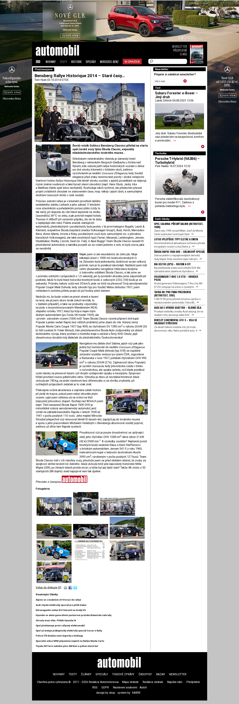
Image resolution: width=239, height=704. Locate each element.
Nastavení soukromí (125, 687)
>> (174, 140)
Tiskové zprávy (123, 674)
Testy (63, 61)
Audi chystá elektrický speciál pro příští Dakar (61, 605)
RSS (94, 687)
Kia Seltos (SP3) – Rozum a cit (172, 264)
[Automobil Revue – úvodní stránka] (62, 70)
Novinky (51, 61)
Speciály (91, 61)
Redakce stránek (153, 682)
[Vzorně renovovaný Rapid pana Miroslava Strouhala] (55, 538)
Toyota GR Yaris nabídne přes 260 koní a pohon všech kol (67, 646)
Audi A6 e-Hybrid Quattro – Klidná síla (177, 307)
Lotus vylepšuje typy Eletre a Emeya (176, 239)
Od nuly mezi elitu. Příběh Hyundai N (56, 620)
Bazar (160, 674)
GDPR (105, 687)
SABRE (136, 692)
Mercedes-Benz (109, 61)
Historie (76, 61)
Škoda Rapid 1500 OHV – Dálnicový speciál (179, 251)
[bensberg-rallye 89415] (91, 559)
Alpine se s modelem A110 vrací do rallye (58, 599)
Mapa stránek (130, 682)
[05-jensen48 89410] (127, 559)
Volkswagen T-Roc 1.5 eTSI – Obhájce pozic (176, 278)
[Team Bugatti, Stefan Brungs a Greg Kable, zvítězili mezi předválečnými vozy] (55, 559)
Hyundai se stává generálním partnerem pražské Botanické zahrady (73, 615)
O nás (183, 54)
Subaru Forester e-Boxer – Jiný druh (176, 95)
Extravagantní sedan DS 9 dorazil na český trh (61, 610)
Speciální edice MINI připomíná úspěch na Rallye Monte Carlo (70, 641)
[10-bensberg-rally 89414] (86, 514)
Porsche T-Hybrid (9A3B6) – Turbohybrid (177, 161)
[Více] (202, 147)
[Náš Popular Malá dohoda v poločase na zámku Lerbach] (91, 538)
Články (86, 674)
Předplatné (180, 50)
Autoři (143, 687)
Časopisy (145, 674)
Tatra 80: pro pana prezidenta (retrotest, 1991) (172, 293)
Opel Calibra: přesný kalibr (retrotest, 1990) (178, 225)
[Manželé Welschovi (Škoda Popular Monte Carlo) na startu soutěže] (117, 514)
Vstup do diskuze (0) (48, 587)
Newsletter (179, 46)
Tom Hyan (40, 80)
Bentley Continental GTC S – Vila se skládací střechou (175, 321)
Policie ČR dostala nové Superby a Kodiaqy (59, 635)
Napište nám (174, 682)
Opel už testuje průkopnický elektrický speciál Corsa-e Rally (69, 630)
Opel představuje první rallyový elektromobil (60, 625)
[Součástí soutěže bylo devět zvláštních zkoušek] (127, 538)
